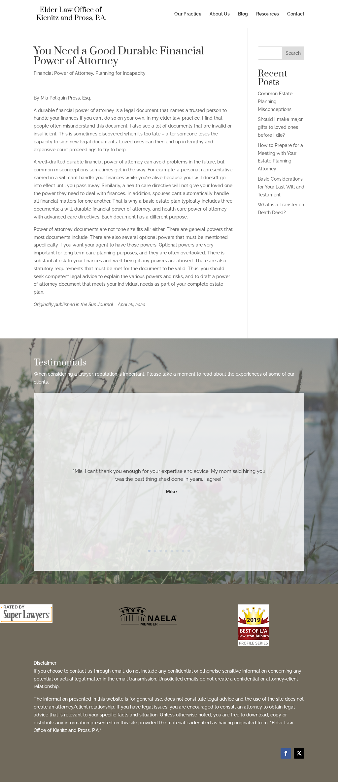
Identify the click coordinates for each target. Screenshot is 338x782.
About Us (220, 14)
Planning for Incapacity (120, 73)
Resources (267, 14)
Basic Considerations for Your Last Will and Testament (281, 186)
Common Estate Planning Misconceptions (275, 101)
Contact (295, 14)
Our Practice (187, 14)
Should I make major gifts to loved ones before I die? (280, 127)
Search (293, 53)
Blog (243, 14)
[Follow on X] (299, 753)
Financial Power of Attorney (63, 73)
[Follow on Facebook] (286, 753)
